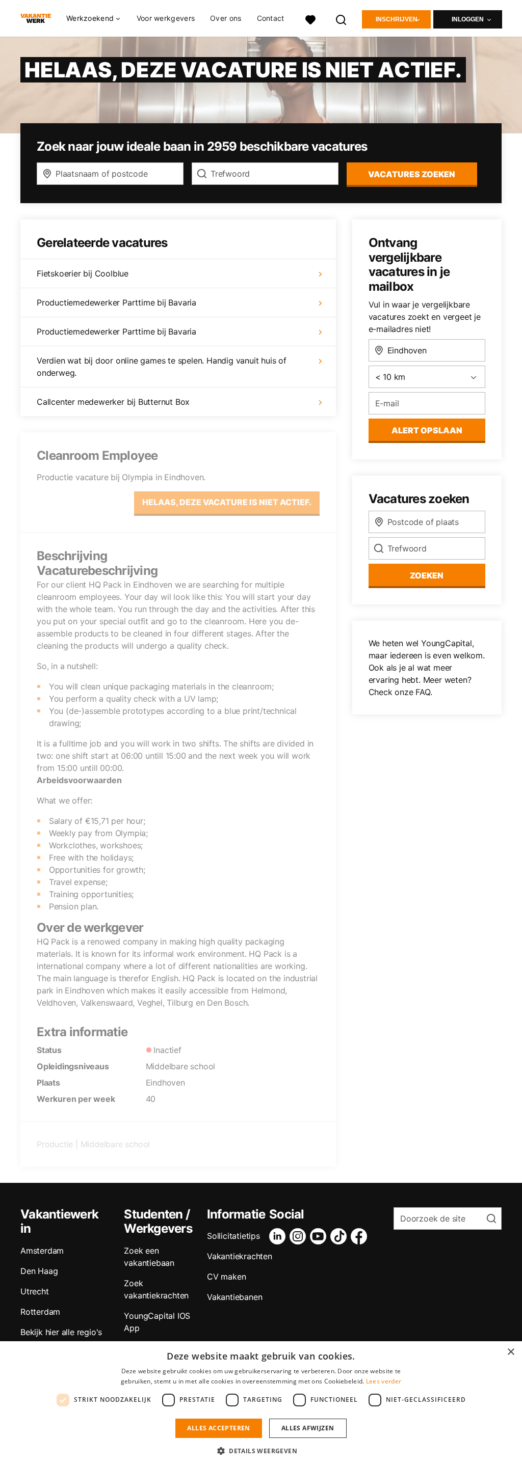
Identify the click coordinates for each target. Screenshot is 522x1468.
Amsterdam (42, 1250)
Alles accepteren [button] (218, 1428)
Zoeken (426, 575)
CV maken (226, 1276)
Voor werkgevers (166, 18)
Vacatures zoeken (411, 174)
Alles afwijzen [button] (307, 1428)
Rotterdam (40, 1312)
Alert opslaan (427, 430)
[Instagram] (300, 1236)
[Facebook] (361, 1236)
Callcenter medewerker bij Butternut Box (113, 402)
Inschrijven (396, 19)
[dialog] (261, 1404)
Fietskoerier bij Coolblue (82, 273)
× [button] (510, 1352)
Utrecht (34, 1291)
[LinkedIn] (279, 1236)
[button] (261, 1451)
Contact (270, 18)
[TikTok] (340, 1236)
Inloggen (468, 19)
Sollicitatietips (233, 1236)
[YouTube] (320, 1236)
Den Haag (39, 1271)
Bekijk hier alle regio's (61, 1332)
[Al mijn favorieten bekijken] (310, 18)
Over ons (225, 18)
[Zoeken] (341, 18)
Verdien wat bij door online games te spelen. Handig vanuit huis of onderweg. (161, 366)
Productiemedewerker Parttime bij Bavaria (116, 302)
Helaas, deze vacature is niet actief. (226, 502)
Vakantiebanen (234, 1297)
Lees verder (383, 1381)
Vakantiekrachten (239, 1256)
